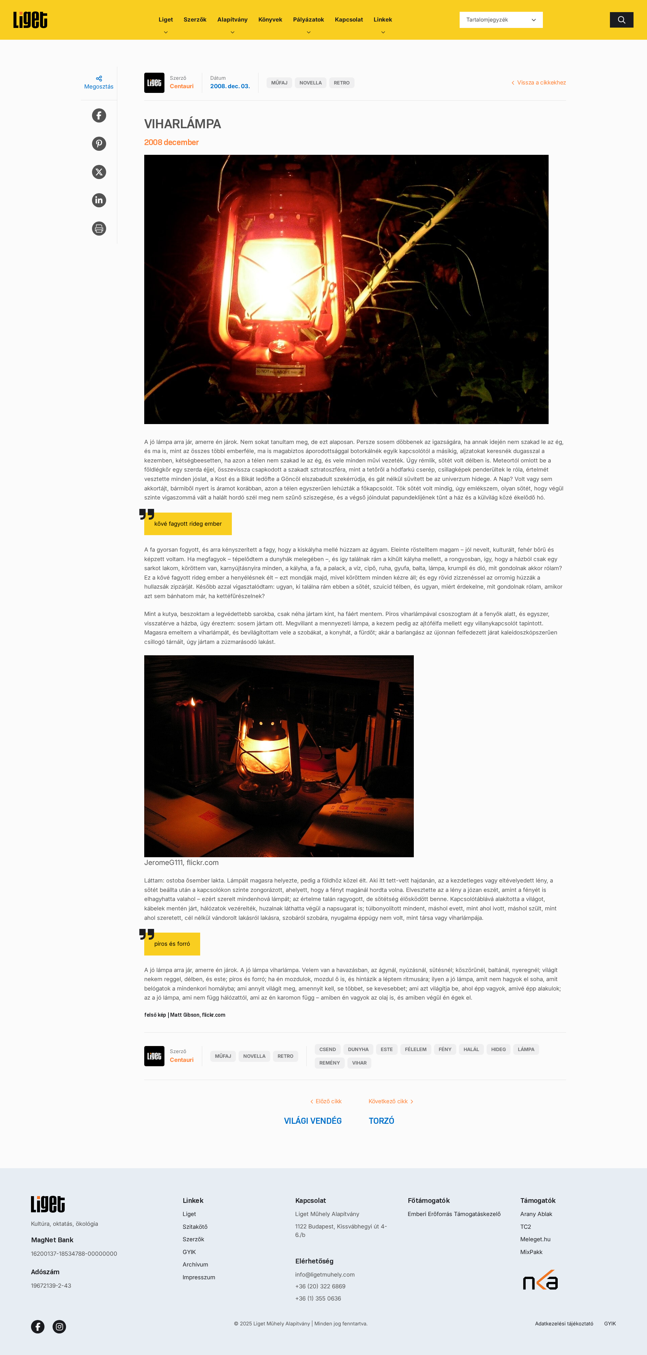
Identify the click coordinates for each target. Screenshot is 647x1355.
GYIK (189, 1252)
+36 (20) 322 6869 (320, 1286)
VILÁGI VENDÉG (313, 1120)
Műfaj (279, 82)
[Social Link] (37, 1326)
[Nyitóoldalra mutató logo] (74, 1204)
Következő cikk (388, 1101)
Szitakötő (195, 1226)
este (387, 1049)
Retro (342, 82)
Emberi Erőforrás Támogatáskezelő (454, 1214)
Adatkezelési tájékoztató (564, 1323)
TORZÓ (381, 1120)
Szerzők (193, 1239)
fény (445, 1049)
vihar (359, 1063)
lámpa (526, 1049)
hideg (498, 1049)
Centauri (182, 86)
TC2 (525, 1226)
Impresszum (199, 1277)
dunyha (358, 1049)
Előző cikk (329, 1101)
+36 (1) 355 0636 (318, 1298)
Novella (311, 82)
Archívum (195, 1264)
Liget (189, 1214)
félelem (416, 1049)
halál (471, 1049)
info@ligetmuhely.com (325, 1274)
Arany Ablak (536, 1214)
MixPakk (531, 1252)
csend (327, 1049)
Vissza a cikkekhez (541, 82)
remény (329, 1063)
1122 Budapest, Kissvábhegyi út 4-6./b (341, 1231)
